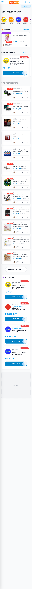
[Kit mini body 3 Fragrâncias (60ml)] (16, 138)
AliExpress (15, 304)
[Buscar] (25, 2)
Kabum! (14, 327)
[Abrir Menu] (2, 2)
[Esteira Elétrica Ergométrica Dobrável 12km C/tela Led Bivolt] (16, 197)
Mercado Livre (14, 58)
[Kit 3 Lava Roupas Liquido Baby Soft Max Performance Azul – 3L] (16, 153)
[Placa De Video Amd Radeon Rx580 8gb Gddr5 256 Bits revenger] (16, 108)
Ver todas (26, 29)
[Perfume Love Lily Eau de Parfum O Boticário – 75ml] (16, 227)
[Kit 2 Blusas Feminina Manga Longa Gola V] (16, 123)
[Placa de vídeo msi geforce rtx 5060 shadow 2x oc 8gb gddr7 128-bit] (16, 93)
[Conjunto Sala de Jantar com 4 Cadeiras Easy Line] (16, 257)
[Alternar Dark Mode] (29, 2)
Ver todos (26, 53)
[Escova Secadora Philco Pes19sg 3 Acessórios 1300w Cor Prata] (16, 168)
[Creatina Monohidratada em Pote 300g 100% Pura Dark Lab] (16, 212)
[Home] (14, 2)
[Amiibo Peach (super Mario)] (16, 39)
